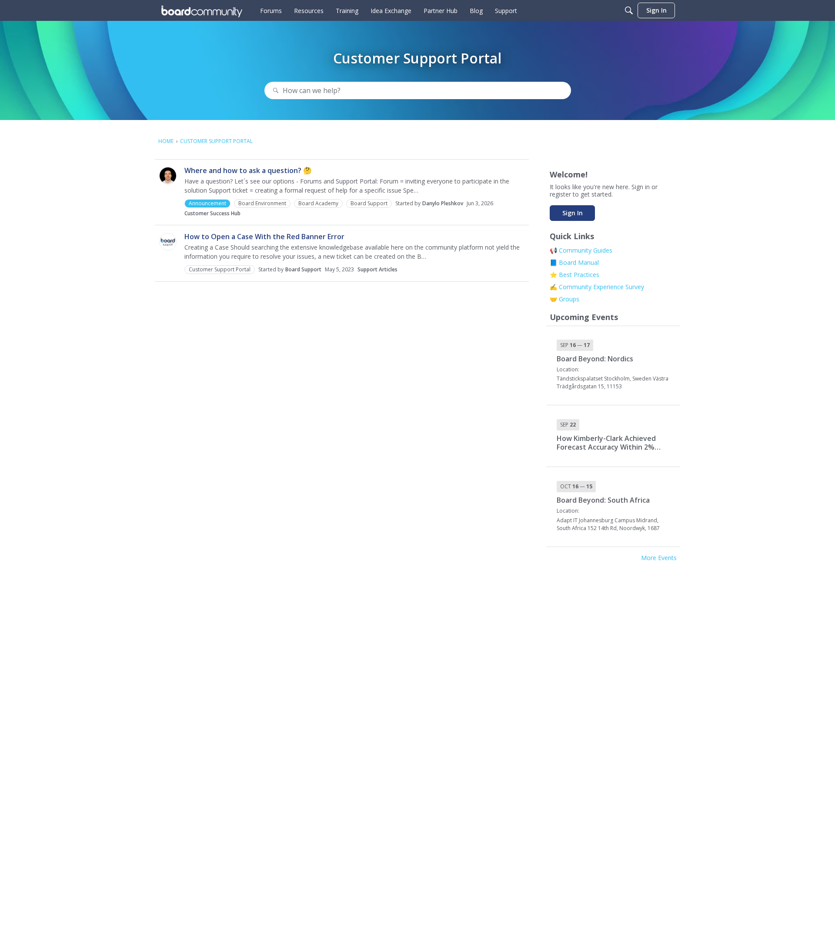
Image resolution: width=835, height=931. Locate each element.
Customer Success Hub (212, 213)
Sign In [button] (572, 213)
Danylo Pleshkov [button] (442, 203)
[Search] (629, 10)
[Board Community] (202, 10)
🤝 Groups (564, 299)
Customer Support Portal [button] (219, 269)
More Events (659, 558)
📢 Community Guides (581, 250)
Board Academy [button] (318, 203)
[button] (168, 175)
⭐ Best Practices (574, 274)
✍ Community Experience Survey (597, 287)
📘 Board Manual (574, 262)
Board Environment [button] (262, 203)
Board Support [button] (369, 203)
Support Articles (377, 269)
